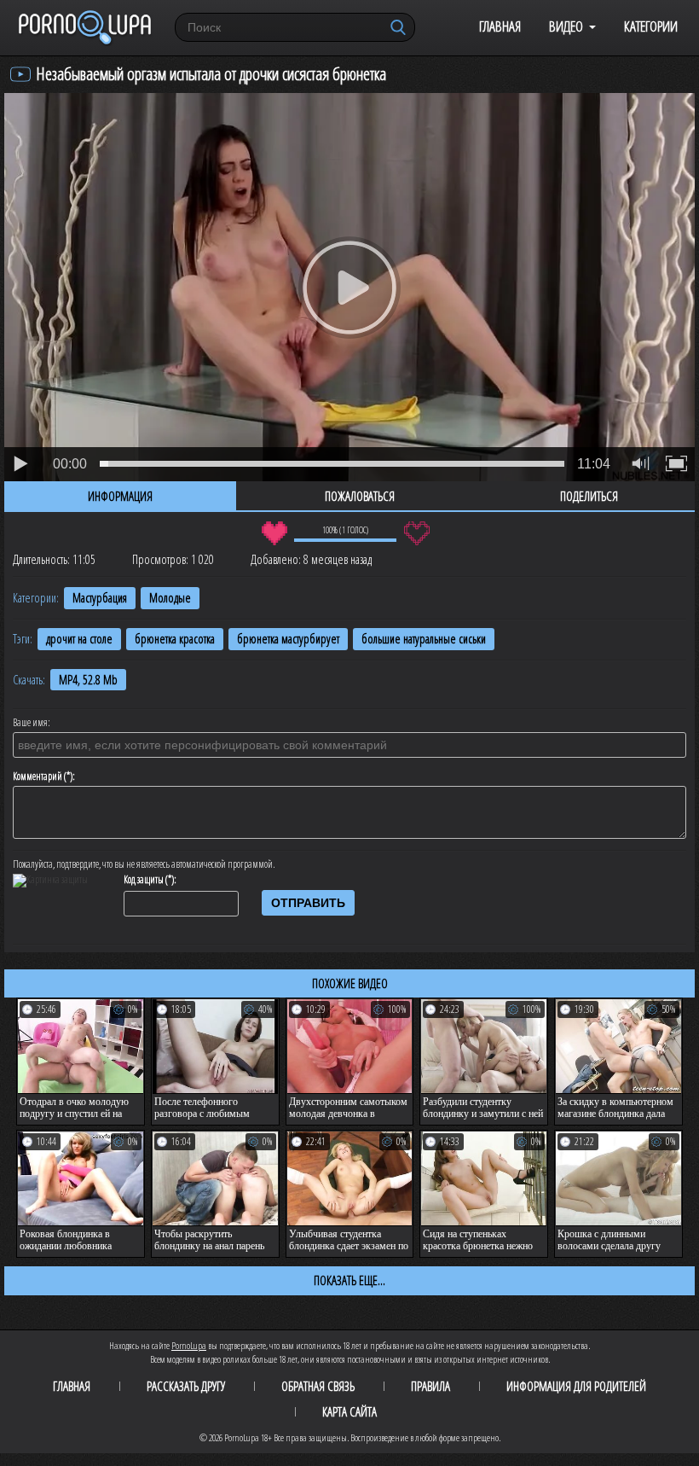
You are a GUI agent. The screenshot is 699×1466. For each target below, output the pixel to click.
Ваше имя (30, 723)
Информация (120, 495)
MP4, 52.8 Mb (88, 680)
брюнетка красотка (175, 639)
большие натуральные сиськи (423, 639)
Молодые (170, 598)
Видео (566, 26)
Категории (651, 26)
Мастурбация (99, 598)
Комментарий (37, 776)
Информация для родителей (576, 1385)
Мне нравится (274, 533)
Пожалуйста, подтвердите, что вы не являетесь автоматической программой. (144, 864)
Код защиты (144, 880)
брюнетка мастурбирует (288, 639)
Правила (430, 1385)
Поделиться (589, 495)
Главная (500, 26)
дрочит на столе (79, 639)
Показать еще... (349, 1280)
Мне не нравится (416, 533)
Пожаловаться (360, 495)
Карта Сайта (349, 1411)
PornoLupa (188, 1345)
